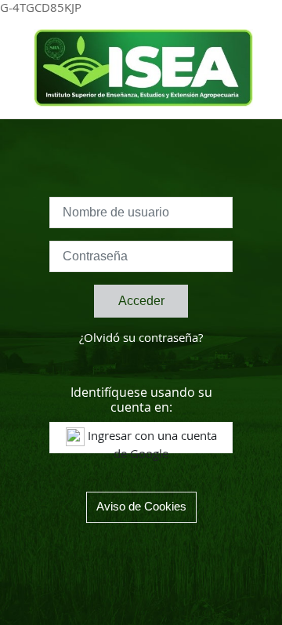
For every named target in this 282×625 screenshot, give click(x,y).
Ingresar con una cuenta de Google (151, 442)
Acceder (141, 300)
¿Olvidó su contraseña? (141, 338)
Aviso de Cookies (141, 506)
